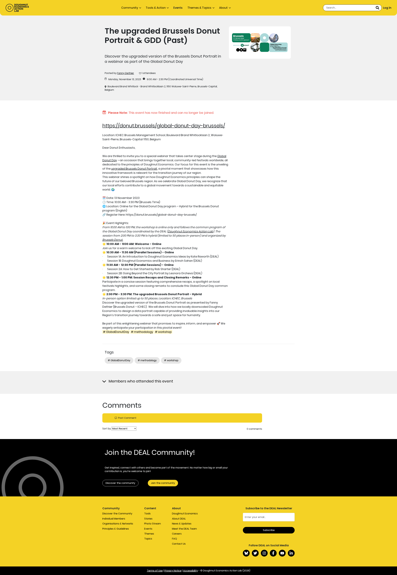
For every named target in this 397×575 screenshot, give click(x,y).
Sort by (106, 428)
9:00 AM (151, 79)
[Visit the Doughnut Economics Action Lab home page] (17, 8)
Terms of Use (155, 570)
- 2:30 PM (162, 79)
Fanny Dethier (125, 73)
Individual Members (113, 518)
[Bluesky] (246, 553)
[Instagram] (264, 553)
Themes (149, 533)
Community (129, 8)
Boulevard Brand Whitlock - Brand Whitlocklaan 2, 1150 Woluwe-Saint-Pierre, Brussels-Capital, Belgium (161, 88)
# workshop (163, 332)
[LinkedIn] (291, 553)
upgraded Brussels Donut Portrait (134, 169)
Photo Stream (152, 523)
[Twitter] (255, 553)
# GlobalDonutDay (116, 332)
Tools (147, 513)
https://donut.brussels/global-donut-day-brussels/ (163, 125)
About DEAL (179, 518)
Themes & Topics (199, 8)
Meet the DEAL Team (184, 529)
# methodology (142, 332)
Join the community (163, 483)
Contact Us (179, 544)
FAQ (174, 538)
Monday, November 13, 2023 (124, 79)
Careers (177, 533)
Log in (387, 8)
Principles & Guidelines (115, 529)
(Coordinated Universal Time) (185, 79)
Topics (148, 538)
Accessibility (190, 570)
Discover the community (120, 483)
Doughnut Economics (185, 513)
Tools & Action (156, 8)
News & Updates (181, 523)
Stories (148, 518)
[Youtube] (282, 553)
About (223, 8)
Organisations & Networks (117, 523)
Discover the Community (117, 513)
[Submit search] (377, 7)
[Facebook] (273, 553)
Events (178, 8)
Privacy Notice (172, 570)
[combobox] (352, 7)
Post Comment (127, 418)
